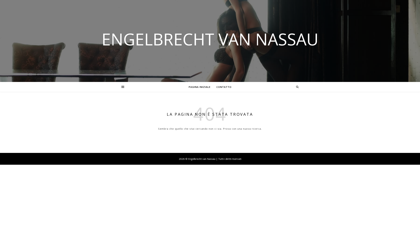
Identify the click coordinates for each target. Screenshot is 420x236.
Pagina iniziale (199, 86)
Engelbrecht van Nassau (210, 39)
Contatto (223, 86)
